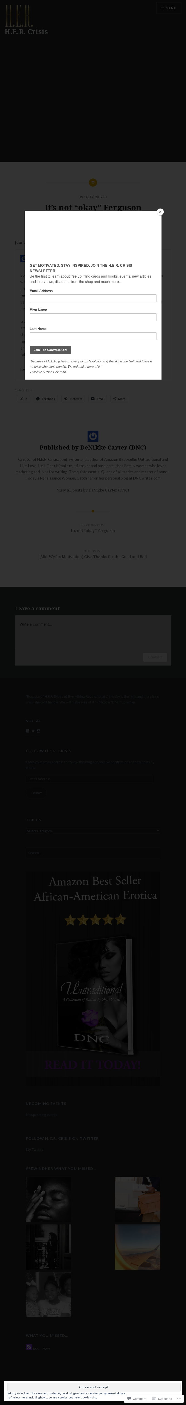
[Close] (160, 212)
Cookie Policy (89, 1397)
